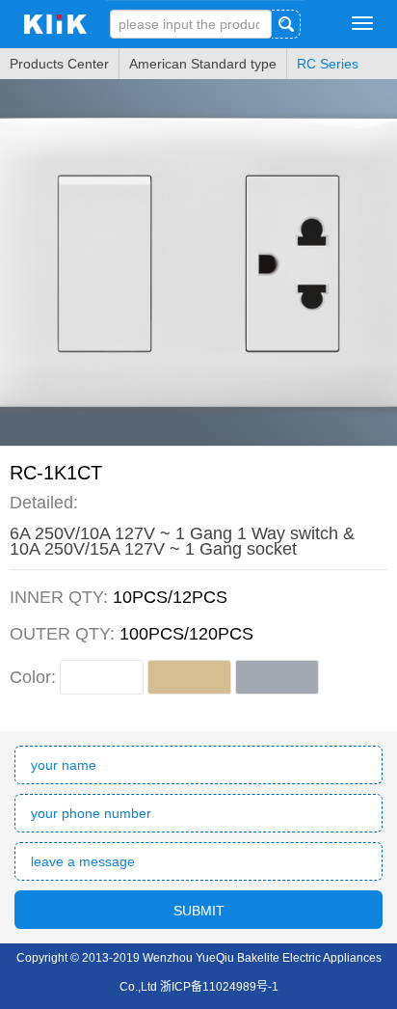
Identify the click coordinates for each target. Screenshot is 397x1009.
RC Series (327, 63)
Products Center (59, 63)
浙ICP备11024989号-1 (219, 987)
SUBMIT (199, 910)
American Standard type (203, 63)
